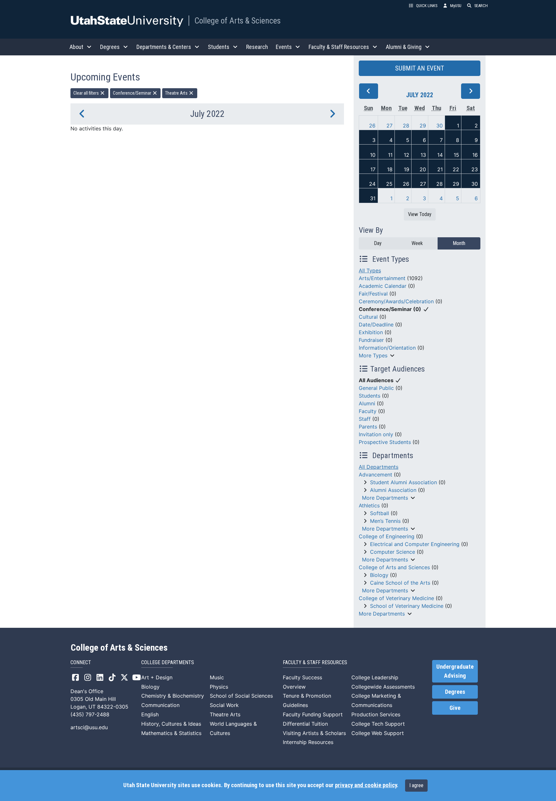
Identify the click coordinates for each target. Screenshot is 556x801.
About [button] (76, 46)
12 (406, 155)
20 (423, 169)
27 (389, 125)
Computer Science (392, 552)
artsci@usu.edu (89, 727)
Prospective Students (385, 442)
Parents (368, 426)
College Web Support (377, 733)
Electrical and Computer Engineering (414, 544)
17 (372, 169)
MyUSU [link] (455, 5)
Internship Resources (308, 742)
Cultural (368, 317)
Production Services (375, 714)
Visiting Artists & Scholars (314, 733)
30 (439, 125)
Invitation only (376, 434)
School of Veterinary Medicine (406, 606)
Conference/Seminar (132, 93)
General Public (376, 388)
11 (390, 155)
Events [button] (284, 46)
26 (372, 125)
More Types (373, 355)
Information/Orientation (387, 347)
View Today (419, 214)
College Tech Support (378, 724)
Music (217, 677)
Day (378, 243)
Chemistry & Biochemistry (172, 696)
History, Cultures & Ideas (171, 724)
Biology (379, 575)
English (150, 714)
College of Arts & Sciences (237, 20)
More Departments (385, 498)
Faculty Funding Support (313, 714)
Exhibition (371, 332)
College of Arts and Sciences (394, 567)
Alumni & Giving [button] (404, 46)
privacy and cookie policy (366, 785)
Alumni (367, 403)
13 (423, 155)
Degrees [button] (110, 46)
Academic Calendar (382, 286)
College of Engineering (386, 536)
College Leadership (374, 677)
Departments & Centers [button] (163, 46)
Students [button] (218, 46)
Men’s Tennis (385, 521)
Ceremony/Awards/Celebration (396, 301)
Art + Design (156, 677)
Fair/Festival (373, 293)
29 (423, 125)
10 (372, 155)
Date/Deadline (376, 324)
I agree (416, 785)
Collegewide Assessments (383, 686)
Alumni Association (393, 490)
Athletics (369, 505)
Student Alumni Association (403, 482)
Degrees (455, 691)
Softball (379, 513)
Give (454, 707)
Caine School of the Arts (400, 583)
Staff (365, 419)
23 (474, 169)
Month (459, 243)
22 (456, 169)
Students (369, 395)
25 (389, 184)
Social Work (224, 705)
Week (417, 243)
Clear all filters (86, 93)
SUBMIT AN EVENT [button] (419, 68)
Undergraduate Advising (455, 671)
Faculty (367, 411)
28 (406, 125)
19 (406, 169)
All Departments (378, 467)
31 (372, 198)
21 (440, 169)
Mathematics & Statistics (171, 733)
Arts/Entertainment (382, 278)
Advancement (375, 474)
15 (456, 155)
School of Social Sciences (241, 696)
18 (390, 169)
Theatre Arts (177, 93)
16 (475, 155)
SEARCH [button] (481, 5)
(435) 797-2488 (89, 714)
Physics (219, 686)
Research (257, 46)
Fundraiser (371, 340)
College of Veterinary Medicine (396, 598)
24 (372, 184)
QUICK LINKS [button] (426, 5)
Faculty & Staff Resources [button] (339, 46)
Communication (160, 705)
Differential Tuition (305, 724)
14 (440, 155)
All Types (370, 270)
